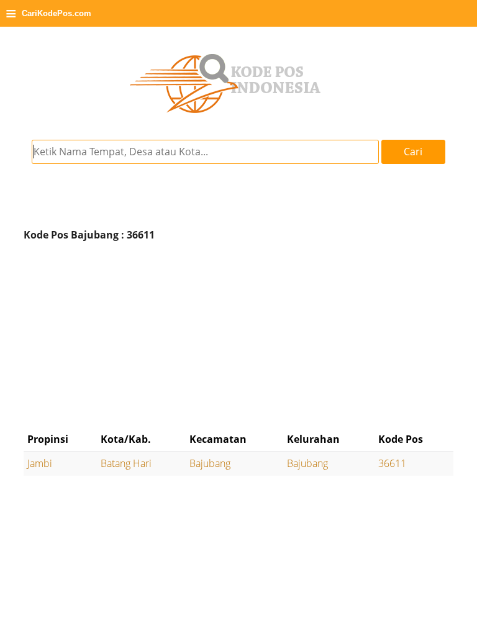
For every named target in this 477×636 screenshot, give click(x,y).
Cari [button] (413, 151)
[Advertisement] (238, 337)
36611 (392, 463)
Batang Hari (126, 463)
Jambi (39, 463)
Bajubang (209, 463)
